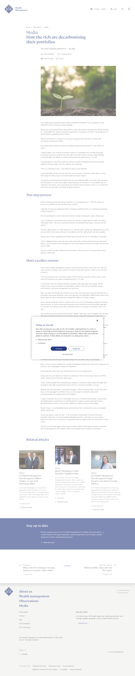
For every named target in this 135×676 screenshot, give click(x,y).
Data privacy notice (45, 339)
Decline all (76, 349)
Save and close (67, 354)
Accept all (59, 349)
